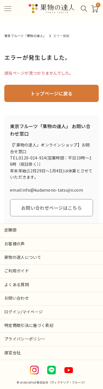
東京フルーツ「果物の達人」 (25, 35)
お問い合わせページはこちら (51, 207)
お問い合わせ (16, 298)
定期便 (10, 230)
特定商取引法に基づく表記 (29, 325)
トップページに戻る (52, 93)
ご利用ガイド (16, 271)
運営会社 (12, 352)
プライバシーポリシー (24, 339)
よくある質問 (16, 284)
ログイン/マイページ (23, 312)
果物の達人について (22, 257)
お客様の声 (14, 244)
